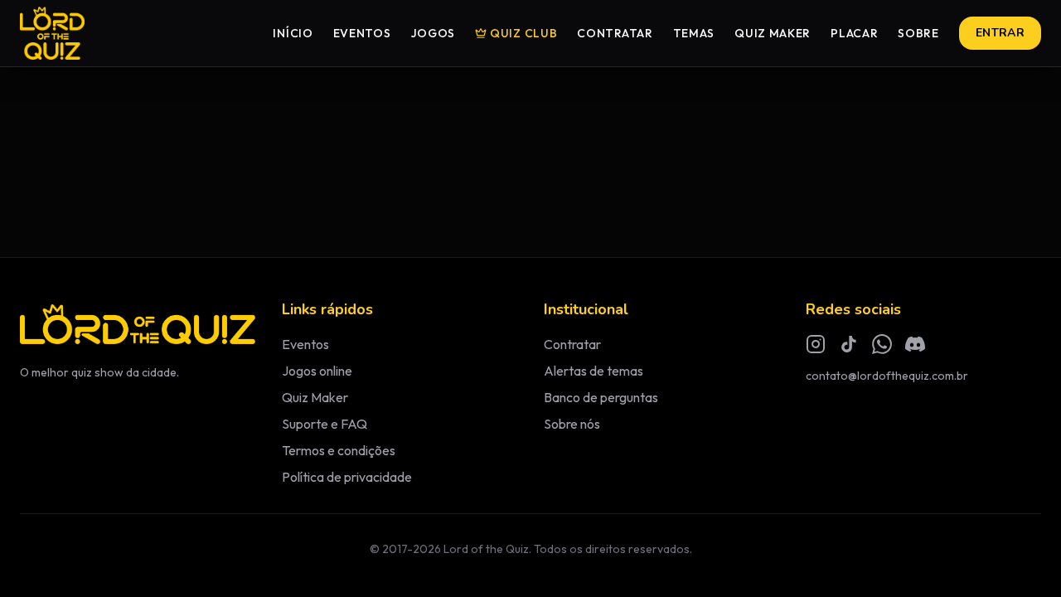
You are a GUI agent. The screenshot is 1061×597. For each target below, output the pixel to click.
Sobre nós (572, 423)
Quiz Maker (772, 33)
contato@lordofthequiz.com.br (887, 375)
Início (292, 33)
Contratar (614, 33)
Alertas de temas (593, 370)
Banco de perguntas (601, 397)
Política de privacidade (347, 476)
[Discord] (915, 344)
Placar (854, 33)
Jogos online (317, 370)
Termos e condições (338, 450)
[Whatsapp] (882, 344)
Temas (694, 33)
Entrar (1000, 33)
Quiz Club (523, 33)
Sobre (918, 33)
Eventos (362, 33)
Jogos (433, 33)
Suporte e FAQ (324, 423)
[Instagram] (816, 344)
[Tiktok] (849, 344)
